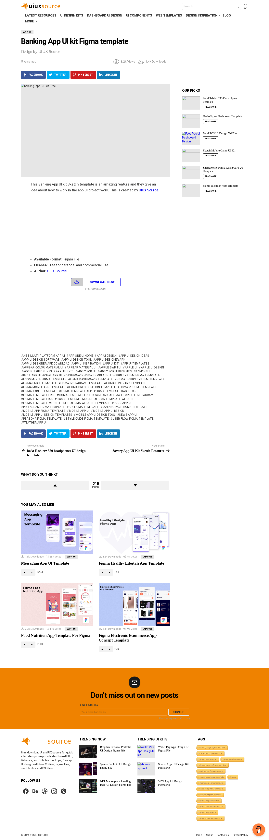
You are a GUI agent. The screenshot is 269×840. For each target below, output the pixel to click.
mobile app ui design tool (96, 414)
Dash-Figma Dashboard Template (222, 116)
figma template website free (46, 402)
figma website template (91, 402)
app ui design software (41, 359)
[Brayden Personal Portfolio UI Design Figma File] (88, 751)
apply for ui (86, 371)
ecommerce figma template (45, 379)
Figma (233, 777)
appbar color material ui (43, 367)
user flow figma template (133, 418)
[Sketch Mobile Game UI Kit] (191, 155)
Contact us (223, 835)
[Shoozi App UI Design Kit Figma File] (146, 768)
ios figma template (84, 406)
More (29, 21)
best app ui (32, 375)
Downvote (135, 485)
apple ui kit (64, 371)
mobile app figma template (44, 410)
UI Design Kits (71, 15)
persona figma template (42, 418)
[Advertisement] (95, 224)
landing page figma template (125, 406)
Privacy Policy (240, 835)
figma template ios (38, 399)
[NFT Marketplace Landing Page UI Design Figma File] (88, 786)
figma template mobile (75, 399)
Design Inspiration (201, 15)
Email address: (89, 704)
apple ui (131, 367)
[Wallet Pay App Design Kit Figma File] (146, 751)
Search (237, 7)
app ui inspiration (87, 363)
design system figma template (136, 375)
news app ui (128, 414)
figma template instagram (132, 395)
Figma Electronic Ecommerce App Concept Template (128, 637)
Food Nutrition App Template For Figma (55, 635)
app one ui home (81, 355)
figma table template (40, 391)
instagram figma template (44, 406)
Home (198, 835)
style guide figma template (87, 418)
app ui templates (135, 363)
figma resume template (138, 387)
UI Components (139, 15)
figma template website (115, 399)
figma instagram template (81, 383)
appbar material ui (81, 367)
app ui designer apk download (46, 363)
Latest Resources (40, 15)
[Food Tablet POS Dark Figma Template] (191, 103)
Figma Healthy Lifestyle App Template (131, 563)
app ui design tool (77, 359)
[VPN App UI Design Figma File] (146, 786)
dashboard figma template (87, 375)
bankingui (142, 371)
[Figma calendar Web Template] (191, 190)
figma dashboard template (91, 379)
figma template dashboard (117, 391)
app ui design (107, 355)
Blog (227, 15)
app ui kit (111, 363)
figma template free (39, 395)
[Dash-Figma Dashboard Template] (191, 121)
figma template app (76, 391)
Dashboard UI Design (104, 15)
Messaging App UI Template (45, 563)
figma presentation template (92, 387)
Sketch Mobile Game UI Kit (219, 150)
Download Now (102, 282)
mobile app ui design (108, 410)
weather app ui (35, 422)
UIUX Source (148, 190)
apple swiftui (110, 367)
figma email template (40, 383)
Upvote (55, 485)
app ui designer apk (110, 359)
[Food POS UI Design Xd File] (191, 138)
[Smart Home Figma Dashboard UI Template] (191, 172)
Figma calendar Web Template (220, 185)
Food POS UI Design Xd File (220, 133)
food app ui (122, 402)
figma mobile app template (44, 387)
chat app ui (53, 375)
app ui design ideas (135, 355)
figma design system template (141, 379)
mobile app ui (79, 410)
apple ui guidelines (37, 371)
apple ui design (152, 367)
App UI (71, 556)
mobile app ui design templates (47, 414)
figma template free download (83, 395)
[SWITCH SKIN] (245, 6)
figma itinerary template (126, 383)
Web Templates (169, 15)
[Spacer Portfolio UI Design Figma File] (88, 768)
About (209, 835)
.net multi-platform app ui (44, 355)
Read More (210, 107)
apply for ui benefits (115, 371)
